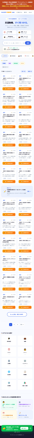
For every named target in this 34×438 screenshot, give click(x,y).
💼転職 (20, 56)
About (30, 12)
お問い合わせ (17, 432)
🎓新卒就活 (12, 56)
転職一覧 (30, 71)
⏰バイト (27, 56)
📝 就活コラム (19, 12)
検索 (28, 43)
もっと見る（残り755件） (17, 314)
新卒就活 (16, 63)
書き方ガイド (5, 67)
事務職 (4, 63)
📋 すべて (5, 56)
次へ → (22, 324)
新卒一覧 (23, 71)
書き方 (25, 12)
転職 (10, 63)
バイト (22, 63)
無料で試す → (24, 428)
